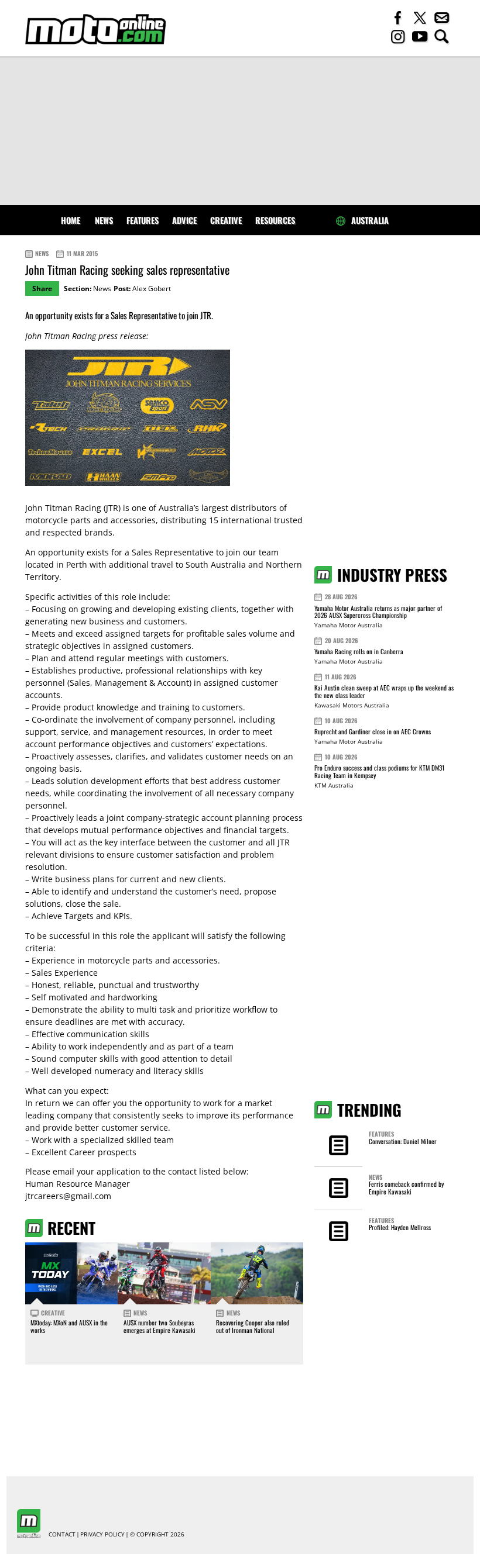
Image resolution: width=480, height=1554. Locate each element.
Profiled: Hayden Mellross (400, 1227)
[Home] (95, 29)
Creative (226, 220)
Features (142, 220)
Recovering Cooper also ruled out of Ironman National (252, 1326)
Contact (62, 1535)
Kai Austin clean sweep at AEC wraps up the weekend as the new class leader (384, 691)
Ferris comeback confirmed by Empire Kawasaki (406, 1187)
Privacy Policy (102, 1535)
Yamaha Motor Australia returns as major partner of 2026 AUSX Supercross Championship (378, 611)
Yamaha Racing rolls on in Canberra (358, 651)
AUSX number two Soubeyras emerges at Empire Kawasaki (160, 1326)
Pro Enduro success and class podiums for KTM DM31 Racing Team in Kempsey (379, 771)
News (104, 220)
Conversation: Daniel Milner (403, 1141)
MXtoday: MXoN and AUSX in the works (69, 1326)
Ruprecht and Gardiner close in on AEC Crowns (372, 731)
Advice (184, 220)
